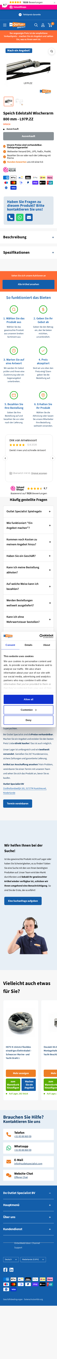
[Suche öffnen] (36, 25)
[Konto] (42, 25)
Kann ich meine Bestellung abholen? (22, 569)
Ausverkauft (28, 136)
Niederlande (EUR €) (30, 1259)
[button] (9, 72)
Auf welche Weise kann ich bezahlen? (22, 586)
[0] (50, 25)
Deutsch (8, 1259)
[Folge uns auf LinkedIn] (11, 1270)
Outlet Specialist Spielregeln (24, 511)
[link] (20, 1050)
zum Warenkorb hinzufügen (13, 1084)
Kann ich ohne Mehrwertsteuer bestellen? (23, 619)
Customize (27, 709)
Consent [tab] (10, 645)
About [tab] (46, 645)
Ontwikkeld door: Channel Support (27, 1245)
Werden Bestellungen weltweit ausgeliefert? (20, 602)
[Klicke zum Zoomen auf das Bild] (51, 51)
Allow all (28, 699)
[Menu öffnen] (4, 25)
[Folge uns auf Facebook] (5, 1270)
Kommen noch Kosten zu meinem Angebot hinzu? (21, 542)
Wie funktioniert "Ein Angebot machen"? (19, 525)
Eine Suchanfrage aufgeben (23, 901)
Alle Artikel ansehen (28, 284)
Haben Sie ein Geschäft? (21, 556)
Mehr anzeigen (21, 1073)
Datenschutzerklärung (33, 1299)
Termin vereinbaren (17, 803)
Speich (6, 124)
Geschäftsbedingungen (13, 1299)
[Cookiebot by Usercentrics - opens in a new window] (40, 636)
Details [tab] (28, 645)
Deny (28, 720)
